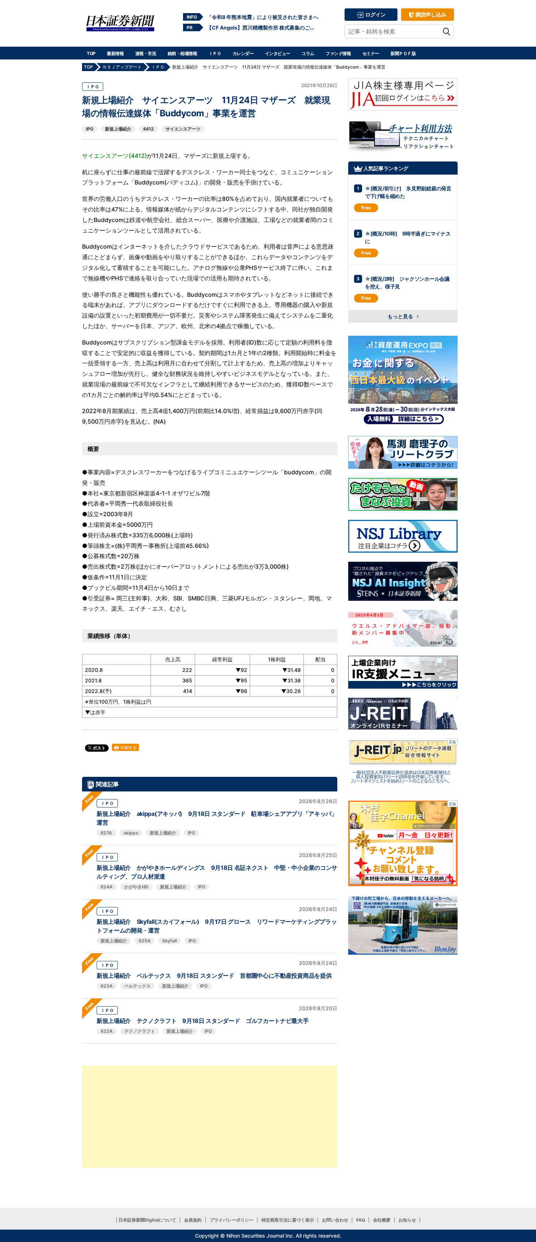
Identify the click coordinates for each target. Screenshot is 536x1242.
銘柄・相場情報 (182, 53)
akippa (131, 833)
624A (107, 886)
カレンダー (243, 53)
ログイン (375, 14)
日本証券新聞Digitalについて (147, 1220)
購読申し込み (430, 14)
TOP (91, 53)
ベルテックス (137, 986)
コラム (308, 53)
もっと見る (401, 316)
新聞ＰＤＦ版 (403, 53)
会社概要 (382, 1220)
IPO (89, 129)
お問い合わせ (335, 1220)
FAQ (360, 1220)
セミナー (370, 53)
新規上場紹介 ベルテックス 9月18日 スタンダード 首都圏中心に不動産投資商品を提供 (214, 975)
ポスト (99, 748)
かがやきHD (136, 886)
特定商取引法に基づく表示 (287, 1220)
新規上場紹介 (118, 129)
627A (106, 833)
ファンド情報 (338, 53)
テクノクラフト (139, 1031)
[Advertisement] (209, 1117)
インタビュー (277, 53)
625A (145, 940)
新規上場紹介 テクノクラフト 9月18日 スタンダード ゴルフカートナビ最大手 (203, 1020)
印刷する (128, 747)
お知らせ (407, 1220)
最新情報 (115, 53)
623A (107, 986)
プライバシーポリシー (231, 1220)
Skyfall (169, 940)
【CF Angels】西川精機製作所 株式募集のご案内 (262, 27)
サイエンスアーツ (183, 129)
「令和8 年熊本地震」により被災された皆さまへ (262, 17)
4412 (148, 129)
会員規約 (193, 1220)
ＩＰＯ (215, 53)
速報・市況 (145, 53)
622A (107, 1031)
